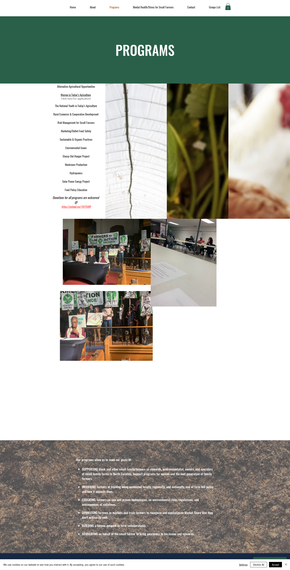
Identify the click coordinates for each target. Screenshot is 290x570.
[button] (228, 6)
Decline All (258, 564)
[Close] (286, 564)
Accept (275, 564)
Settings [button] (243, 564)
